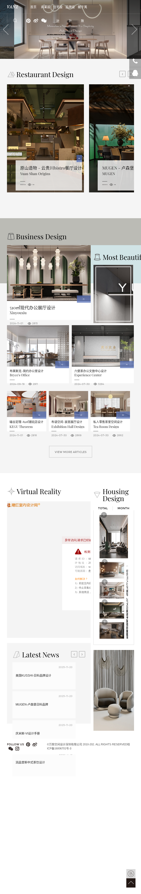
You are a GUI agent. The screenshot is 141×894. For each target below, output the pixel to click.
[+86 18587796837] (135, 61)
